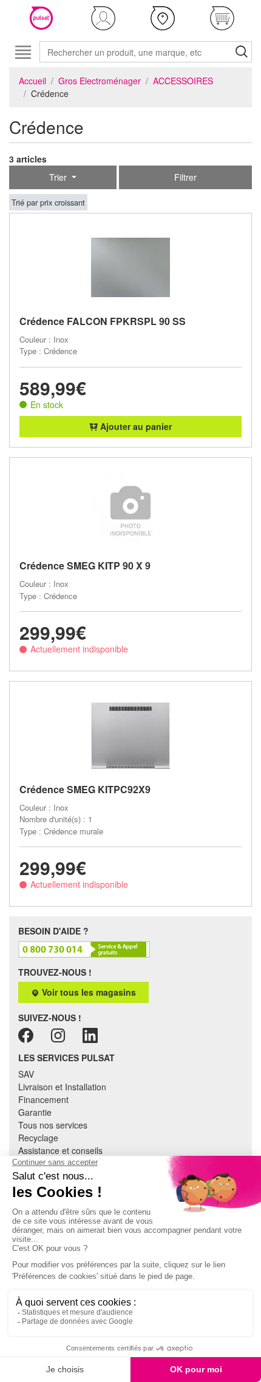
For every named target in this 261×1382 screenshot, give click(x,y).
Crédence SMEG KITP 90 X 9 (85, 565)
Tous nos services (52, 1125)
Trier (59, 177)
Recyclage (38, 1138)
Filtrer (185, 177)
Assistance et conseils (60, 1150)
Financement (43, 1099)
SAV (26, 1074)
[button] (103, 18)
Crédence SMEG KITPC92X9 (85, 789)
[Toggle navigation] (22, 51)
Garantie (35, 1112)
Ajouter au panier (135, 426)
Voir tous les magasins (87, 992)
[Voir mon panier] (222, 18)
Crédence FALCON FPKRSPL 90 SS (102, 321)
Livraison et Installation (62, 1087)
